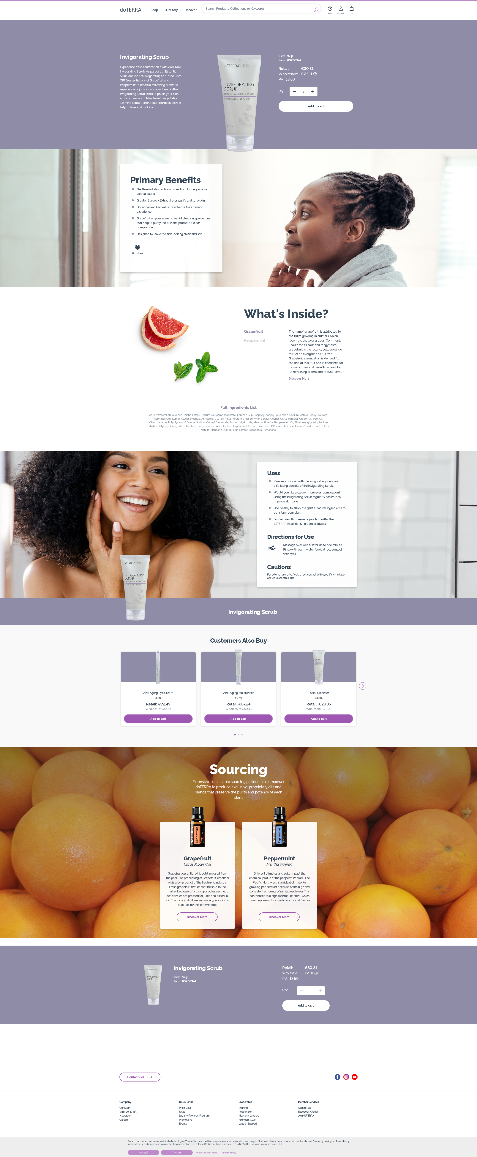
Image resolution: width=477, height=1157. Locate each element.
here (280, 1144)
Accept (143, 1152)
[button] (235, 734)
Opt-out (177, 1152)
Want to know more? (207, 1152)
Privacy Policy (229, 1152)
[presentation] (362, 686)
